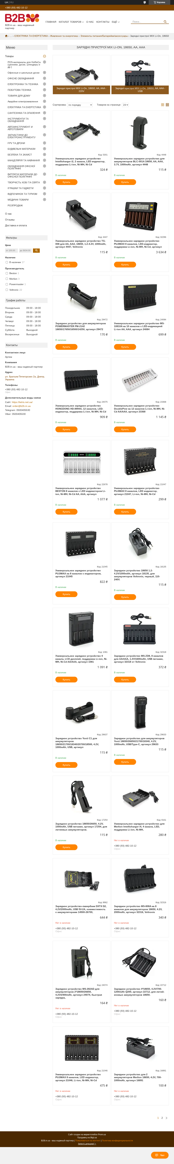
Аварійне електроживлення (23, 101)
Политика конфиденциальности (117, 1140)
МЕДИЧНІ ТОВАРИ (18, 199)
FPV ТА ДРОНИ (16, 143)
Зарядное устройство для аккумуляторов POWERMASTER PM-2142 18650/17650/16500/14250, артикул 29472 (80, 326)
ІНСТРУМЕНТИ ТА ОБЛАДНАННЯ (18, 119)
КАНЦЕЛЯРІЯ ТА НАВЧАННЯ (24, 160)
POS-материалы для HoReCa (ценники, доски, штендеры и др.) (24, 64)
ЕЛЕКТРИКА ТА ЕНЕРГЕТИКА (31, 36)
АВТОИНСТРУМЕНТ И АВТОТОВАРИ (20, 128)
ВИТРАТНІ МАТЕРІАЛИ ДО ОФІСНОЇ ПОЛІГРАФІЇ (22, 175)
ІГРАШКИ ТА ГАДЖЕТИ (20, 188)
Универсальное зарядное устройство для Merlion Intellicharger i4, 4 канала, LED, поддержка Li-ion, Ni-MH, (139, 826)
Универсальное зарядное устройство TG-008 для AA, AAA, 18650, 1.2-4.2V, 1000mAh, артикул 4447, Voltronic (80, 244)
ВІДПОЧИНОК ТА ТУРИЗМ (22, 194)
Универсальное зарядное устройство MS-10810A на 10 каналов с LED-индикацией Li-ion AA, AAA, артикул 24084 (139, 326)
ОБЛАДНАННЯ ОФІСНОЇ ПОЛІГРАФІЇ (21, 167)
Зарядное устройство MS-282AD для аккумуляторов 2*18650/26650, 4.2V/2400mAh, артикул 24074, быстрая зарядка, (78, 993)
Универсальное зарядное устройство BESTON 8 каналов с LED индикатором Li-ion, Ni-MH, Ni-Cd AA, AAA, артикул (80, 491)
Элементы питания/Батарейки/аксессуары (104, 36)
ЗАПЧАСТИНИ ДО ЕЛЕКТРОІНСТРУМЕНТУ (22, 136)
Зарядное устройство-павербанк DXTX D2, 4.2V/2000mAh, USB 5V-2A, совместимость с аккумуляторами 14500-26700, (81, 909)
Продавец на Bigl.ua (87, 1137)
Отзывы (10, 219)
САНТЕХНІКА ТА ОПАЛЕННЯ (24, 113)
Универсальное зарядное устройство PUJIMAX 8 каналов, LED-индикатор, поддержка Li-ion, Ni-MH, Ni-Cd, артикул (138, 244)
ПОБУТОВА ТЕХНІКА (19, 90)
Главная (51, 21)
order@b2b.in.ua (21, 406)
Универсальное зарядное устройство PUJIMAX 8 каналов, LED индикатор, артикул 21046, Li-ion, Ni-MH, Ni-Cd (78, 1077)
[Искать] (165, 22)
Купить (66, 182)
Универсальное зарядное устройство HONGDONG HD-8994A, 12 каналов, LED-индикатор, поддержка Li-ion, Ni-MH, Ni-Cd (80, 408)
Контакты (102, 21)
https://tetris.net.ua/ (22, 402)
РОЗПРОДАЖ (15, 205)
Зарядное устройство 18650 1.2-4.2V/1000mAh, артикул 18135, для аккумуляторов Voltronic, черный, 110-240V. (137, 575)
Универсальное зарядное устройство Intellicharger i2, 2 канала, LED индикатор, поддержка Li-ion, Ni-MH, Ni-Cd (80, 161)
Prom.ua (102, 1134)
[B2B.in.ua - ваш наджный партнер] (22, 17)
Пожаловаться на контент (87, 1140)
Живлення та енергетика (64, 36)
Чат (162, 1155)
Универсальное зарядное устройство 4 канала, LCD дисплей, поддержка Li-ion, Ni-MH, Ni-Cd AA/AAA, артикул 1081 (81, 658)
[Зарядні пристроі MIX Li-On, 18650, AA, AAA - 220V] (81, 74)
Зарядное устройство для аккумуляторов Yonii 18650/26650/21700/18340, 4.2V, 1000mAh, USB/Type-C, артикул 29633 (139, 741)
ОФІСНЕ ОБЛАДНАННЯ (21, 78)
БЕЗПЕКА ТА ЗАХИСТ (20, 154)
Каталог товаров (70, 21)
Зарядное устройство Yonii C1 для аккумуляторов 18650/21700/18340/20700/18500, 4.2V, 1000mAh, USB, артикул (77, 743)
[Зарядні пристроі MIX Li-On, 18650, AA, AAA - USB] (140, 74)
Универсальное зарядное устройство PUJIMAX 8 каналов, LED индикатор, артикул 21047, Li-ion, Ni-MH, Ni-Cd (136, 491)
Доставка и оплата (16, 225)
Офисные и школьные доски (23, 72)
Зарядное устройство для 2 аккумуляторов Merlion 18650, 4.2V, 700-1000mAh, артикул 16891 (138, 1077)
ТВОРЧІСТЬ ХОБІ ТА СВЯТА (24, 182)
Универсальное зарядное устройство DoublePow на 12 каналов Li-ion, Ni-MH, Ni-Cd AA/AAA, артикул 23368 (139, 408)
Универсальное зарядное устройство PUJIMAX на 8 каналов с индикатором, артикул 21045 (78, 573)
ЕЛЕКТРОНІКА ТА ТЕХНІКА (23, 84)
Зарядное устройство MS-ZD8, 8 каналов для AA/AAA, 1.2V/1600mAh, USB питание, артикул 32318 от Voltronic (138, 658)
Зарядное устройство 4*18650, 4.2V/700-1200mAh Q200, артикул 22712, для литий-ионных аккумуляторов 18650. (139, 992)
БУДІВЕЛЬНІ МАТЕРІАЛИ (21, 149)
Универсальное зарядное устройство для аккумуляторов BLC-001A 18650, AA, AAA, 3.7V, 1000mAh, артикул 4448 (139, 161)
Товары (9, 56)
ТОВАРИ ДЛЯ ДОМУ (19, 95)
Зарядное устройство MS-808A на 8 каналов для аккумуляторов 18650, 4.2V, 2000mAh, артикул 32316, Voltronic (138, 909)
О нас (90, 21)
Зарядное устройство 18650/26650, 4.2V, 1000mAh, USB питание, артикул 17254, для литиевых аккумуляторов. (81, 826)
